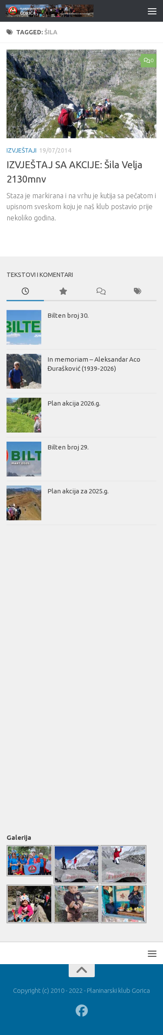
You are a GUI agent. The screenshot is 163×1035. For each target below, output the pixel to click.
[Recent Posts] (25, 292)
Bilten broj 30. (68, 315)
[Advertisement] (41, 677)
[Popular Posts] (62, 292)
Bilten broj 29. (68, 447)
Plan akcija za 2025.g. (78, 491)
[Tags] (137, 292)
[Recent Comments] (100, 292)
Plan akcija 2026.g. (73, 403)
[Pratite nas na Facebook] (82, 1011)
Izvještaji (22, 150)
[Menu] (152, 11)
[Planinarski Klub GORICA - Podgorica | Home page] (64, 10)
